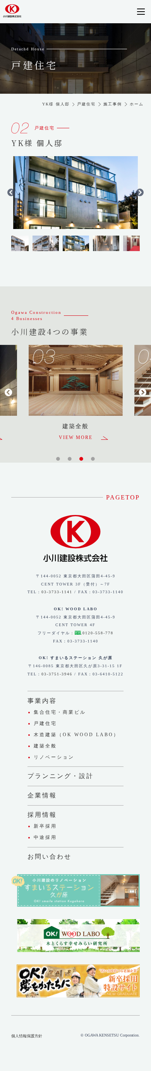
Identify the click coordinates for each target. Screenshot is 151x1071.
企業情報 (42, 795)
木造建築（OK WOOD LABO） (76, 734)
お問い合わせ (49, 856)
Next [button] (140, 192)
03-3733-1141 (56, 592)
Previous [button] (11, 192)
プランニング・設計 (60, 776)
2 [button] (70, 458)
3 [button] (81, 458)
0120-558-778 (97, 633)
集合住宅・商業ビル (60, 712)
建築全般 (45, 746)
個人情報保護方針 (26, 1036)
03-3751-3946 (56, 674)
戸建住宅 (45, 723)
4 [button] (93, 458)
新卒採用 (45, 826)
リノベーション (54, 757)
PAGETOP (123, 497)
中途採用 (45, 837)
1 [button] (58, 458)
